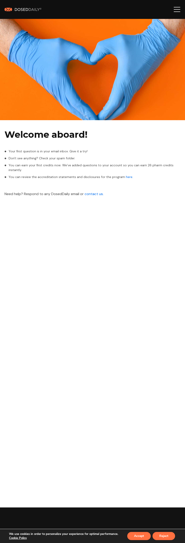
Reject (163, 536)
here (129, 177)
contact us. (94, 194)
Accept (139, 536)
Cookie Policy (18, 538)
